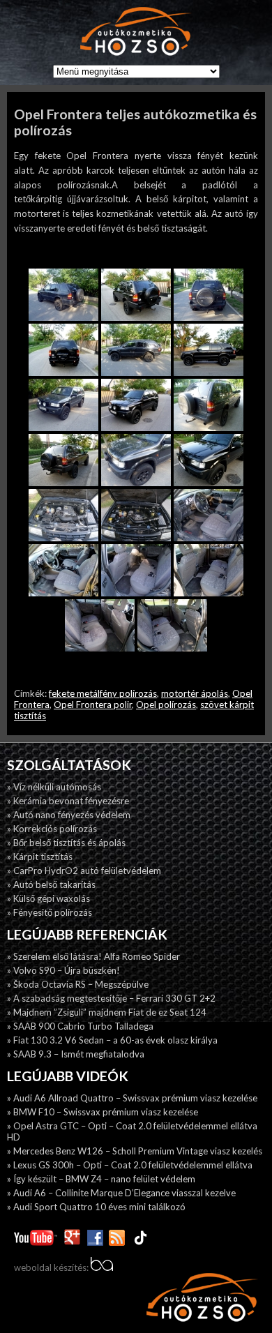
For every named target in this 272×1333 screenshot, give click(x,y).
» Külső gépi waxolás (48, 898)
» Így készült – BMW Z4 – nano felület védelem (101, 1178)
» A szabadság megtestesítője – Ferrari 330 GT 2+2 (111, 998)
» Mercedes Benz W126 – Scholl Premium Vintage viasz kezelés (134, 1151)
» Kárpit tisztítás (40, 856)
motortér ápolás (194, 693)
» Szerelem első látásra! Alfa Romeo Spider (93, 956)
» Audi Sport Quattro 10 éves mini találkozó (96, 1206)
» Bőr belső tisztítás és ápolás (66, 842)
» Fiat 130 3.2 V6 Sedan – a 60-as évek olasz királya (112, 1040)
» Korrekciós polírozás (52, 828)
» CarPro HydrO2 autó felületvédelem (84, 870)
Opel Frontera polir (93, 704)
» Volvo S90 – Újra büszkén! (63, 970)
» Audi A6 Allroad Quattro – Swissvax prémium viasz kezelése (132, 1098)
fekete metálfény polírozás (103, 693)
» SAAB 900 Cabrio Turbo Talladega (80, 1026)
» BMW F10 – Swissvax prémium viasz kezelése (102, 1111)
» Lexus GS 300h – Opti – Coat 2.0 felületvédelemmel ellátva (129, 1164)
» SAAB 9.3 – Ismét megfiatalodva (75, 1054)
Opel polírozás (166, 704)
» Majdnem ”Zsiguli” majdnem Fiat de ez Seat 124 (106, 1012)
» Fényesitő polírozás (49, 912)
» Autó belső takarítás (51, 884)
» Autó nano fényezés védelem (68, 814)
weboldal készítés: (52, 1267)
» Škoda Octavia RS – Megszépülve (78, 984)
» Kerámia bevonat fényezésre (68, 800)
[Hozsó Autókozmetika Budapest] (136, 32)
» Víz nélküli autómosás (54, 786)
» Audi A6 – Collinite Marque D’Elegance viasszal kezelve (121, 1192)
